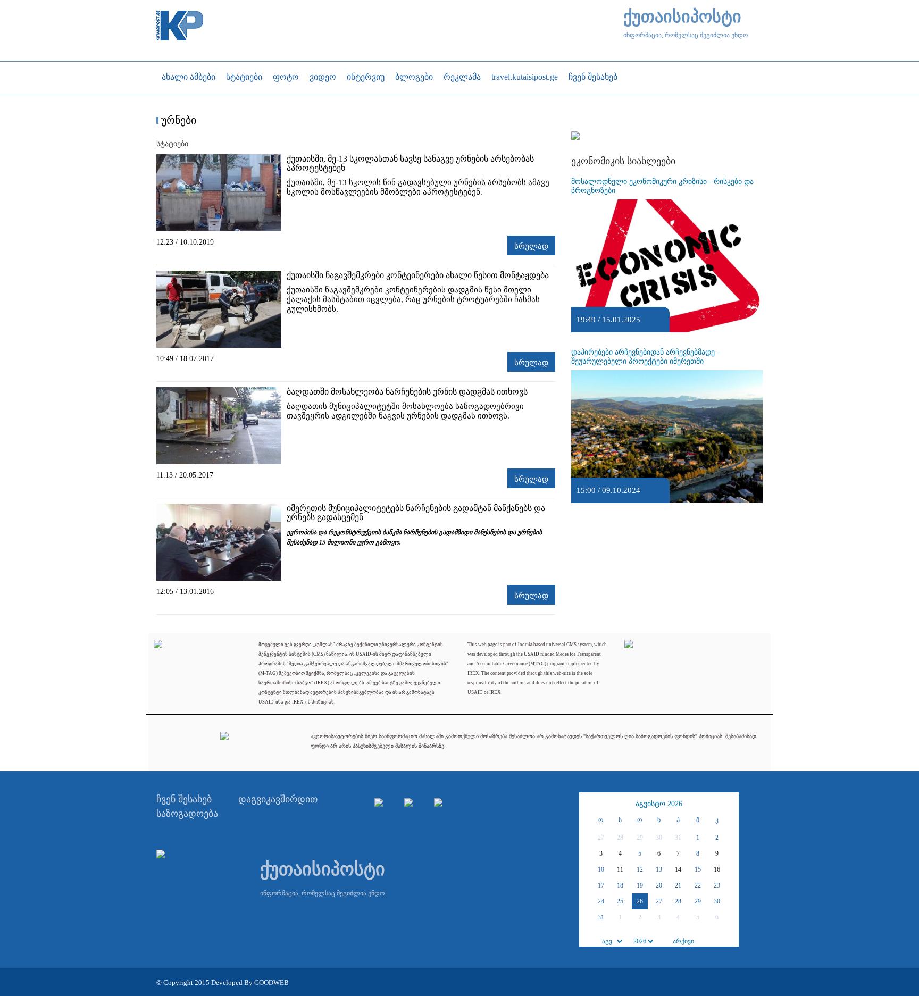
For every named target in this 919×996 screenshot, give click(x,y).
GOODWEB (271, 982)
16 (717, 869)
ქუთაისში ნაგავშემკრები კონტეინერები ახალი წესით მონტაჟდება (418, 275)
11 (620, 869)
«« (588, 804)
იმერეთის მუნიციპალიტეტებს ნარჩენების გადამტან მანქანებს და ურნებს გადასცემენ (416, 513)
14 (678, 869)
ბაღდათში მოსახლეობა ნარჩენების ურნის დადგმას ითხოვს (407, 391)
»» (729, 804)
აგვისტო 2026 (659, 804)
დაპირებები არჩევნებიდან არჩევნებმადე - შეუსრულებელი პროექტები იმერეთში (645, 356)
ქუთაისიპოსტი (682, 16)
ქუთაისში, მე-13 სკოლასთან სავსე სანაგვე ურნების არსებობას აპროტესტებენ (410, 163)
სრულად (531, 246)
